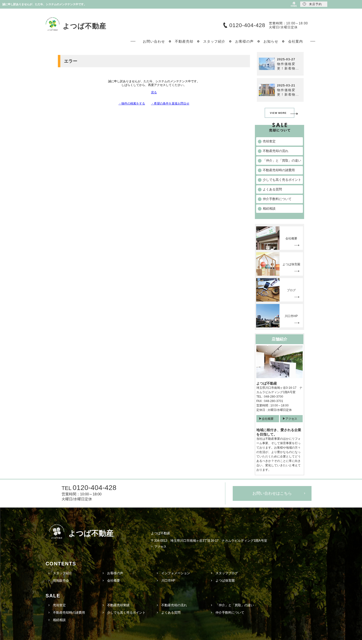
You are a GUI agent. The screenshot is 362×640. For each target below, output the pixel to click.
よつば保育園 (225, 580)
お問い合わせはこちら (272, 493)
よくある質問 (171, 612)
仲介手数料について (229, 612)
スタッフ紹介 (62, 573)
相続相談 (59, 620)
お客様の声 (115, 573)
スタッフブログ (226, 573)
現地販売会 (61, 580)
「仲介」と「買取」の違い (234, 605)
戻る (154, 92)
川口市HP (168, 580)
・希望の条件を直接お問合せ (170, 103)
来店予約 (315, 4)
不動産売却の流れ (174, 605)
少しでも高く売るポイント (126, 612)
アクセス (291, 419)
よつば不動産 (84, 26)
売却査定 (59, 605)
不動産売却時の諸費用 (69, 612)
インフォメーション (175, 573)
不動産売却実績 (118, 605)
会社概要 (268, 419)
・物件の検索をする (131, 103)
